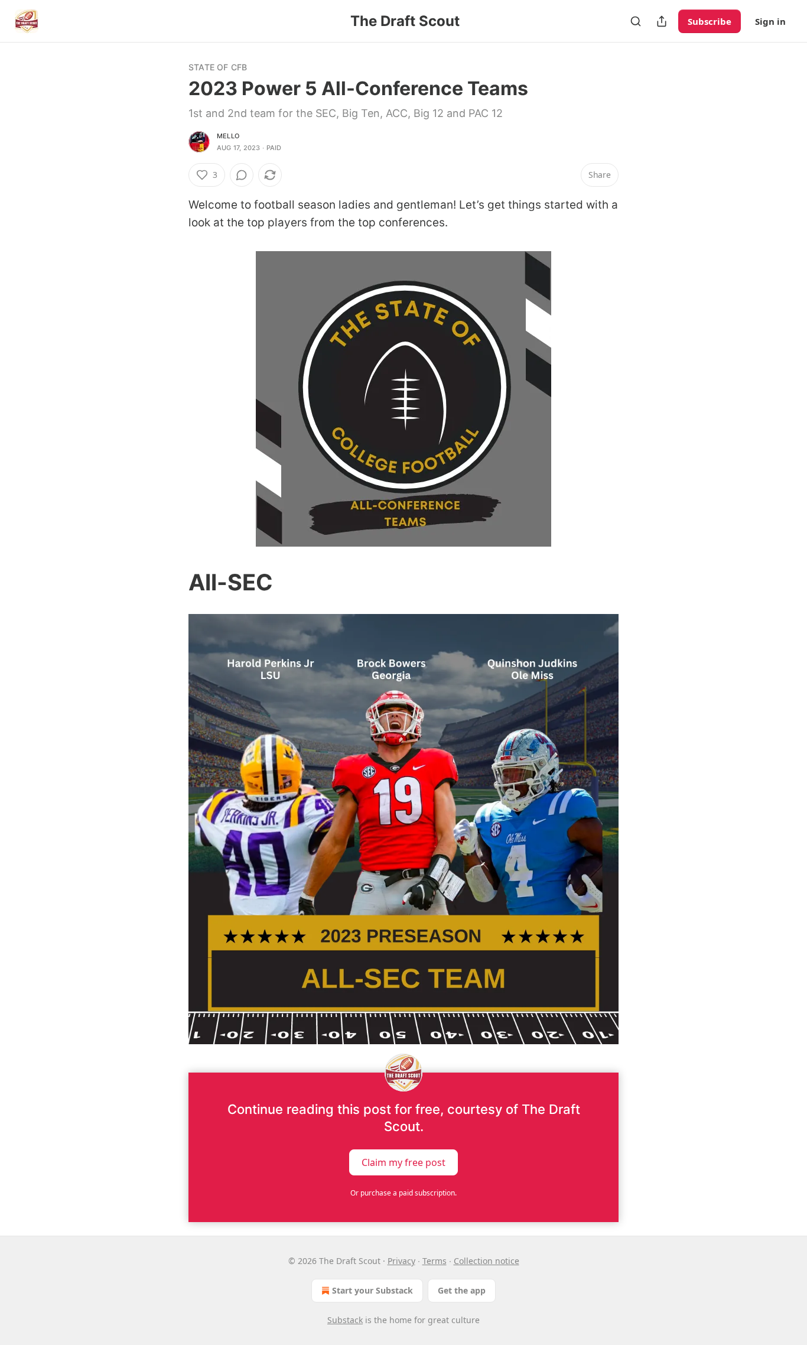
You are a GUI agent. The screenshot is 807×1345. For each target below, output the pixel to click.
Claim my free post (403, 1161)
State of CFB (217, 67)
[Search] (635, 21)
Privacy (401, 1260)
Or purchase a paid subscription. (403, 1193)
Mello (228, 136)
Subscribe (709, 21)
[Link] (171, 582)
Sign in (770, 21)
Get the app (462, 1290)
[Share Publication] (661, 21)
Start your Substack (372, 1290)
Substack (345, 1319)
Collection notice (486, 1260)
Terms (434, 1260)
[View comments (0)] (241, 175)
